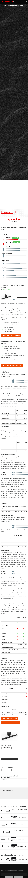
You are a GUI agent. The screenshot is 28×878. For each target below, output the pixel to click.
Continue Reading (6, 747)
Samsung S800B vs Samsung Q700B (17, 840)
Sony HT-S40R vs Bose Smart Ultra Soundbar (19, 860)
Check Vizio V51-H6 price (10, 718)
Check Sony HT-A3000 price (10, 722)
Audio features (5, 246)
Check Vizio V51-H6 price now (11, 335)
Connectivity (5, 260)
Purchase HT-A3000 (18, 876)
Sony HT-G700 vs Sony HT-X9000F (19, 809)
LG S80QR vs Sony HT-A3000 (19, 817)
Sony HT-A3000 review (7, 767)
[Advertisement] (14, 194)
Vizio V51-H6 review (6, 745)
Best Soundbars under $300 (8, 793)
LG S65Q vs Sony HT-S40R (19, 824)
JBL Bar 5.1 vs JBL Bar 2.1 (19, 830)
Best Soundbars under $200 (8, 795)
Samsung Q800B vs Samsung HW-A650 (19, 847)
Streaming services (6, 253)
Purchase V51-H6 (9, 876)
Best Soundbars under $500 (8, 790)
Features (4, 267)
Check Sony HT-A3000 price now (12, 365)
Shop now (15, 237)
